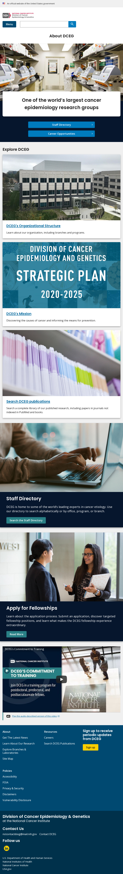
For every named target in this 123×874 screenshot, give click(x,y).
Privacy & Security (13, 788)
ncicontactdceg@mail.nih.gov (20, 834)
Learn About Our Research (19, 743)
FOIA (5, 782)
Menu (9, 24)
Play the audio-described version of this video (34, 716)
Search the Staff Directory (26, 520)
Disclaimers (9, 794)
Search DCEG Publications (59, 743)
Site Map (8, 758)
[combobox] (44, 24)
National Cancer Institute (15, 865)
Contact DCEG (47, 834)
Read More (16, 634)
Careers (48, 737)
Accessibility (10, 776)
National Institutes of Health (17, 861)
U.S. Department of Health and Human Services (27, 857)
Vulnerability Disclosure (17, 800)
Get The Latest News (15, 737)
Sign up (90, 747)
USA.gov (7, 868)
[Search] (72, 24)
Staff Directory (61, 124)
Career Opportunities (61, 133)
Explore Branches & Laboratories (14, 751)
